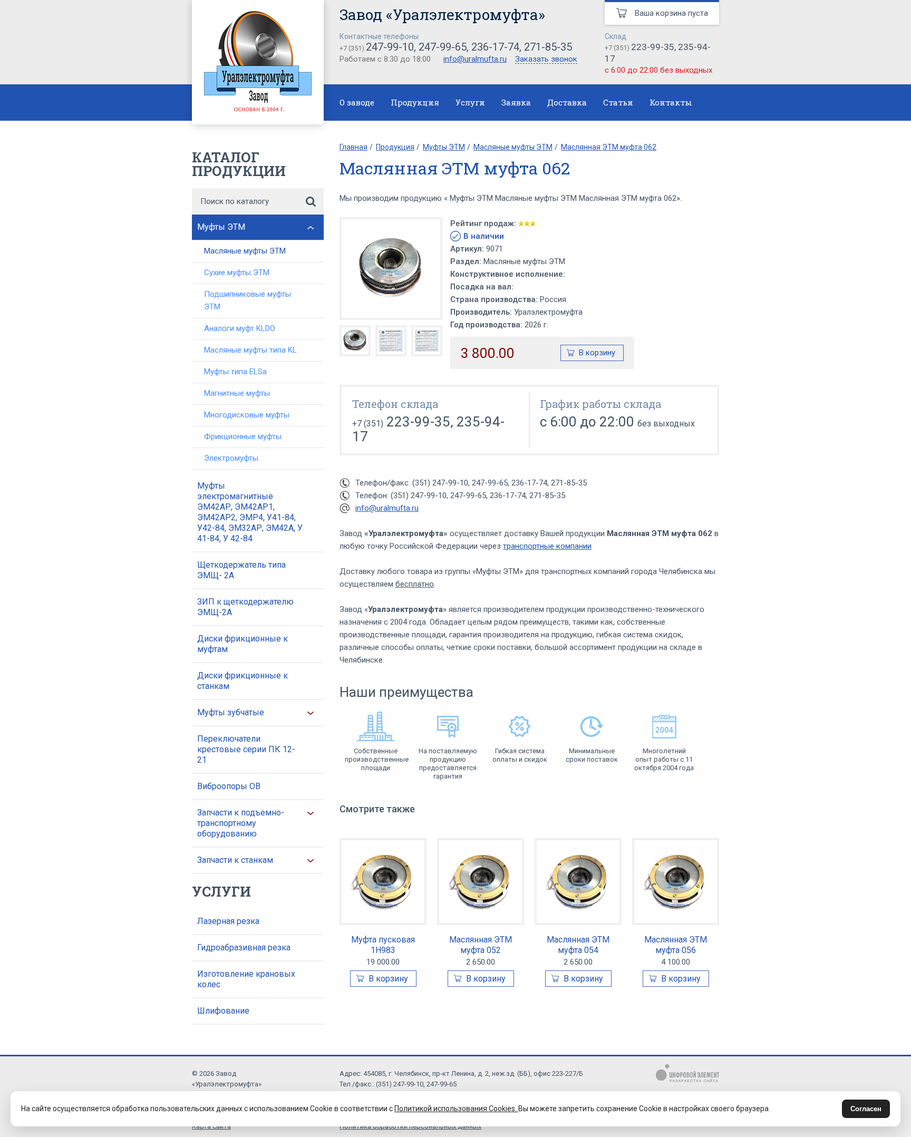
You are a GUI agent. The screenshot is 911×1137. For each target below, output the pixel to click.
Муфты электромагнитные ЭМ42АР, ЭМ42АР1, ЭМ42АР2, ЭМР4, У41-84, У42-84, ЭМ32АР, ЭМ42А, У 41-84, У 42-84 (250, 512)
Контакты (671, 102)
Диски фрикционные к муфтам (242, 644)
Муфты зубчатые (230, 712)
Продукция (415, 102)
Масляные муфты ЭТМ (245, 251)
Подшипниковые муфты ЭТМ (247, 300)
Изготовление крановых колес (246, 979)
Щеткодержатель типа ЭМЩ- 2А (241, 570)
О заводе (357, 102)
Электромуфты (231, 458)
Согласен (865, 1109)
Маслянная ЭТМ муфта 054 (578, 945)
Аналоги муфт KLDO (239, 328)
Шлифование (223, 1011)
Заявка (516, 102)
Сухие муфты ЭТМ (236, 272)
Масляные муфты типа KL (250, 350)
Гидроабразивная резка (243, 947)
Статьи (618, 102)
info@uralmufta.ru (475, 59)
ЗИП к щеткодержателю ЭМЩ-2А (245, 607)
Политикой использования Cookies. (456, 1108)
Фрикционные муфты (243, 436)
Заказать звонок (546, 59)
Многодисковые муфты (246, 415)
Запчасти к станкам (235, 860)
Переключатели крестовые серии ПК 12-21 (246, 749)
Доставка (567, 102)
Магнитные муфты (237, 393)
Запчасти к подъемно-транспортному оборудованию (240, 823)
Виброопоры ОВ (228, 786)
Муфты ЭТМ (221, 227)
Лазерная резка (228, 921)
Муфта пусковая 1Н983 (383, 945)
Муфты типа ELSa (235, 371)
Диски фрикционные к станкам (242, 680)
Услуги (470, 102)
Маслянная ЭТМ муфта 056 (675, 945)
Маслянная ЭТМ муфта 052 (480, 945)
